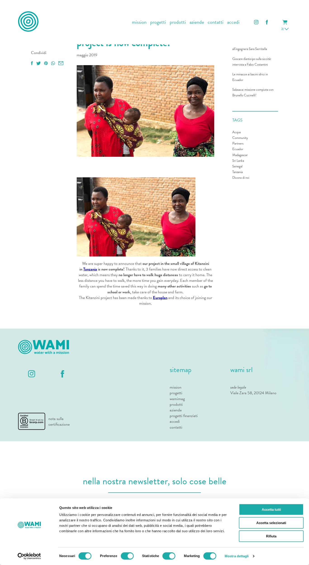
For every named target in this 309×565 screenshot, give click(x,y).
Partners (237, 143)
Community (240, 137)
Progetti (176, 393)
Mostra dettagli (237, 556)
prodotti (178, 22)
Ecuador (237, 149)
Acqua (236, 132)
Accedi (175, 421)
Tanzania (90, 269)
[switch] (127, 556)
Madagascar (240, 154)
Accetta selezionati (271, 523)
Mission (175, 387)
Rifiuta (271, 536)
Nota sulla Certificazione (59, 421)
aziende (197, 22)
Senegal (237, 166)
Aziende (176, 410)
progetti (158, 22)
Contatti (176, 427)
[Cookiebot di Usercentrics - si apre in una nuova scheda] (29, 556)
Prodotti (176, 404)
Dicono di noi (240, 177)
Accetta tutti (271, 509)
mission (139, 22)
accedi (233, 22)
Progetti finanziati (184, 415)
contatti (215, 22)
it (283, 29)
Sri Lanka (238, 160)
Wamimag (177, 398)
